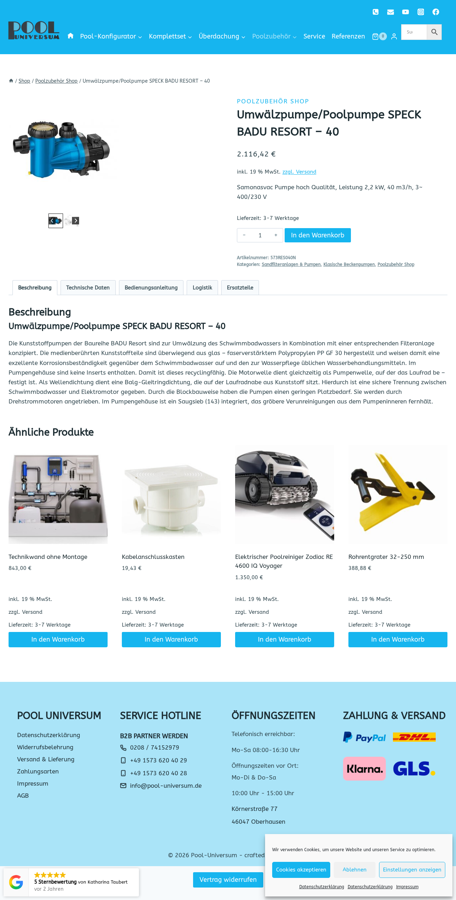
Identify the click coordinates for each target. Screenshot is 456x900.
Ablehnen (355, 869)
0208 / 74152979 (154, 747)
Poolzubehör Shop (273, 101)
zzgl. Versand (299, 172)
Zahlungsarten (38, 771)
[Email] (390, 12)
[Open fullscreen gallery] (112, 204)
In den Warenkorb (317, 235)
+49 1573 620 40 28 (158, 773)
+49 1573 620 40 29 (158, 760)
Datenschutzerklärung (321, 886)
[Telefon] (375, 12)
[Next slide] (75, 221)
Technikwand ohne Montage (48, 556)
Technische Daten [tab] (88, 287)
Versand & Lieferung (45, 759)
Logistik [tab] (202, 287)
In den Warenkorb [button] (58, 639)
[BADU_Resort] (64, 151)
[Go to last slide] (52, 221)
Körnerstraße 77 (255, 808)
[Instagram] (420, 12)
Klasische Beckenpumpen (349, 264)
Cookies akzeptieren (301, 869)
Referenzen (348, 36)
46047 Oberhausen (258, 821)
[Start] (11, 81)
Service (314, 36)
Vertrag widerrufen (228, 880)
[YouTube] (405, 12)
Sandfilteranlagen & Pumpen (291, 264)
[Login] (394, 36)
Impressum (407, 886)
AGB (23, 795)
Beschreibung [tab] (35, 287)
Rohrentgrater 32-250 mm (386, 556)
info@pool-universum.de (166, 785)
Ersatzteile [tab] (240, 287)
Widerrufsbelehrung (45, 747)
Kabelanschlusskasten (153, 556)
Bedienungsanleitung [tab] (151, 287)
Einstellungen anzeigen (412, 869)
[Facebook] (435, 12)
